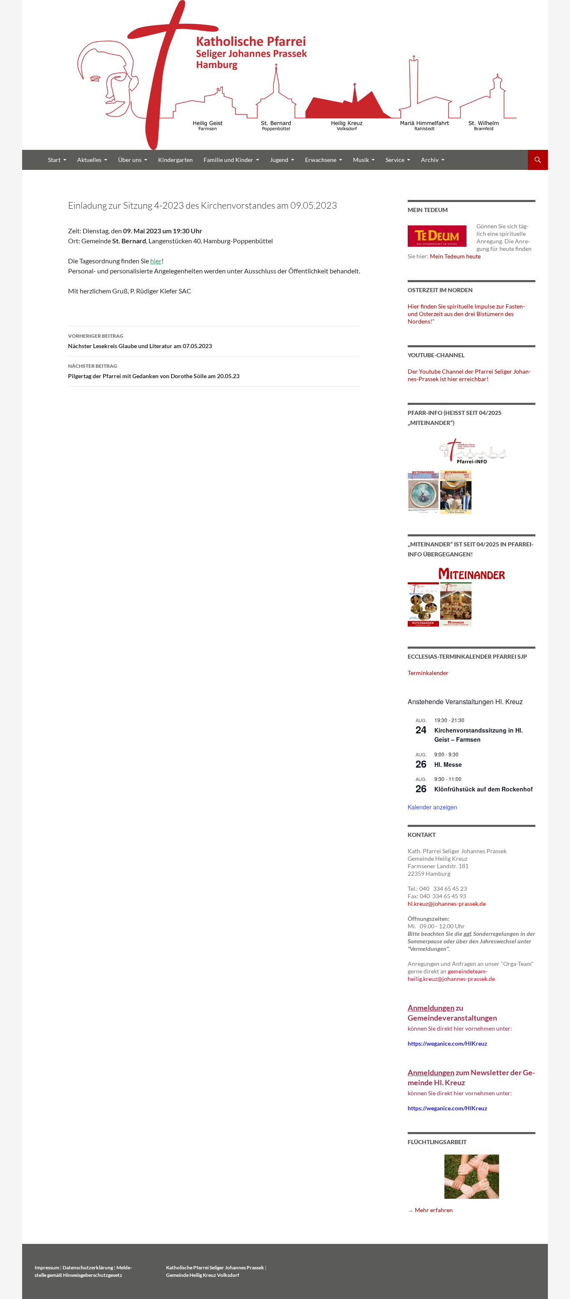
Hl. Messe (448, 764)
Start (54, 159)
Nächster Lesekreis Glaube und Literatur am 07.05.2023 (140, 341)
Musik (361, 159)
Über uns (129, 159)
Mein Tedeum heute (455, 256)
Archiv (430, 159)
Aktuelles (89, 159)
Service (395, 159)
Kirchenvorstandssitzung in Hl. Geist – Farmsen (478, 735)
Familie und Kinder (228, 159)
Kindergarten (175, 159)
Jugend (279, 159)
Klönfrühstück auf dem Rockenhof (483, 789)
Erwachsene (320, 159)
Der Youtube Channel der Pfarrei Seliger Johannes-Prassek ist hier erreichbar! (469, 375)
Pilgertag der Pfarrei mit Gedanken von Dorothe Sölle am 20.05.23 (154, 371)
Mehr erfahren (434, 1209)
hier (155, 261)
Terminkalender (428, 672)
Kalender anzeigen (432, 807)
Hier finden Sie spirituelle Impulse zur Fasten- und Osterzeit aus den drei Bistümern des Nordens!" (466, 314)
